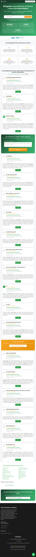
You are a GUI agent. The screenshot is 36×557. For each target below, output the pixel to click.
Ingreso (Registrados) (4, 525)
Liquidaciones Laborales (21, 472)
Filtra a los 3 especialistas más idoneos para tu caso (18, 150)
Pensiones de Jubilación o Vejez (7, 475)
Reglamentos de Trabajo (21, 476)
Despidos (19, 470)
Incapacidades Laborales (21, 471)
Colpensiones (4, 469)
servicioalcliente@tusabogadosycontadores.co (18, 539)
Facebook (2, 533)
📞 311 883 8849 (18, 541)
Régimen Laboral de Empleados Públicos (8, 476)
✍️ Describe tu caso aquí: (8, 141)
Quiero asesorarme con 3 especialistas (18, 497)
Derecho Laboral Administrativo (22, 469)
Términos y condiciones (14, 549)
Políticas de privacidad (21, 549)
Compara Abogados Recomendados (17, 345)
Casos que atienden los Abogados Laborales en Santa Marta (13, 465)
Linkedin (9, 533)
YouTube (6, 533)
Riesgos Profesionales (6, 477)
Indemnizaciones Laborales (6, 472)
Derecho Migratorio (5, 470)
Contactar (17, 91)
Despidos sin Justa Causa (6, 471)
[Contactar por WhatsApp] (33, 554)
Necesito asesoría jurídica (30, 1)
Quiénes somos (3, 521)
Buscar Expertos (28, 16)
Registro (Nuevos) (4, 527)
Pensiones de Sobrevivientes (22, 475)
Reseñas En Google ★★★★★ (18, 31)
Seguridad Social (20, 477)
